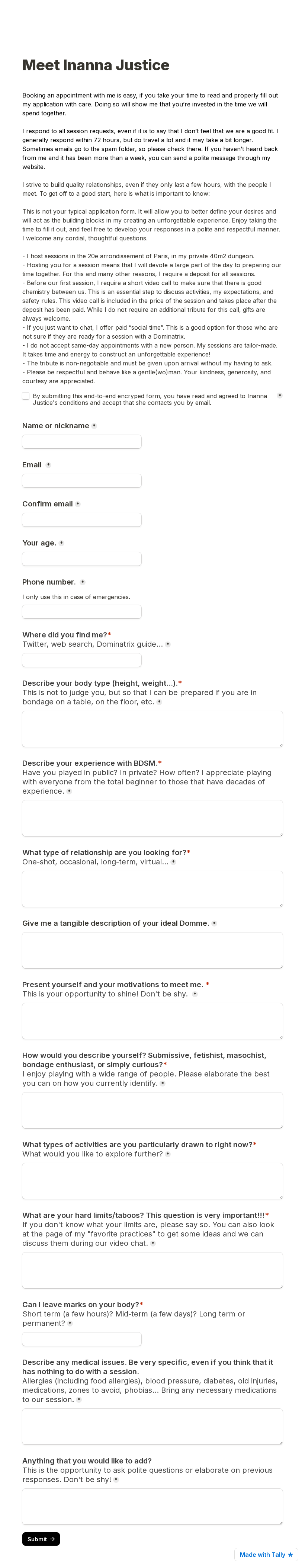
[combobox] (81, 611)
